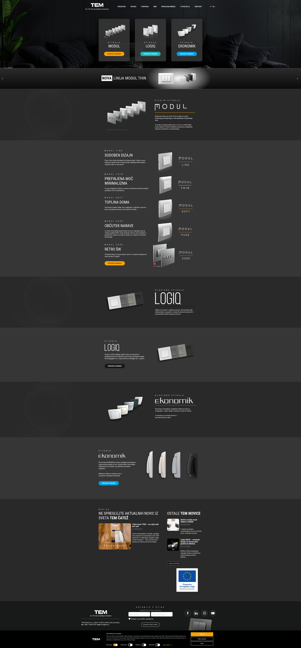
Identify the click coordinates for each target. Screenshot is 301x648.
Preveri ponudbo (114, 54)
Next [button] (298, 79)
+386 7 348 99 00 (90, 625)
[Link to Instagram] (204, 613)
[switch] (130, 645)
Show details (166, 645)
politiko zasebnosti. (147, 619)
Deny (202, 643)
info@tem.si (105, 625)
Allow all (202, 634)
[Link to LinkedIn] (196, 613)
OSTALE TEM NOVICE (174, 563)
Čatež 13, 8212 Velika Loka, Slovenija (106, 622)
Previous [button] (3, 79)
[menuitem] (121, 6)
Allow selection (202, 639)
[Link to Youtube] (213, 613)
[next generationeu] (187, 580)
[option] (150, 78)
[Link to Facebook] (188, 613)
